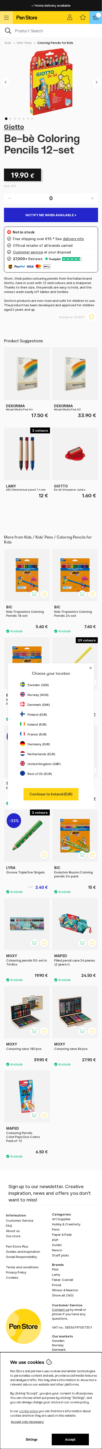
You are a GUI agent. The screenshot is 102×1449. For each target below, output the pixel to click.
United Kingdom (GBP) (44, 764)
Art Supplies (61, 1219)
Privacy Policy (16, 1272)
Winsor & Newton (65, 1290)
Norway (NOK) (38, 695)
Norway (58, 1345)
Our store (13, 1236)
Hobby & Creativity (66, 1224)
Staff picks (60, 1255)
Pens (55, 1229)
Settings (31, 1439)
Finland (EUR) (37, 714)
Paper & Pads (62, 1234)
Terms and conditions (22, 1267)
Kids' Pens (24, 43)
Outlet (57, 1245)
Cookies (12, 1277)
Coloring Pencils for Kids (55, 43)
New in (57, 1250)
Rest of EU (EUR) (39, 774)
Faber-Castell (62, 1280)
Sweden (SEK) (38, 685)
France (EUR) (37, 734)
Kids (8, 43)
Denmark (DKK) (38, 705)
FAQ (9, 1226)
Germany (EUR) (38, 744)
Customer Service (19, 1220)
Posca (56, 1285)
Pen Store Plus (17, 1246)
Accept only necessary (27, 1422)
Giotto (14, 127)
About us (13, 1231)
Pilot (55, 1269)
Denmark (59, 1350)
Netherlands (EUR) (41, 754)
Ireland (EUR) (37, 724)
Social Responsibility (21, 1257)
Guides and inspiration (23, 1252)
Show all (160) (63, 1295)
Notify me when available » (51, 215)
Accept (70, 1439)
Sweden (58, 1341)
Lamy (56, 1274)
